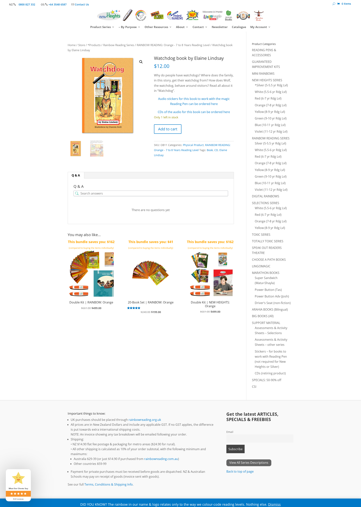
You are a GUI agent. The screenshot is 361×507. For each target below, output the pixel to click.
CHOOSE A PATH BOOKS (269, 260)
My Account (258, 27)
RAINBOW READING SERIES (271, 138)
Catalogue (239, 27)
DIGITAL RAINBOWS (265, 196)
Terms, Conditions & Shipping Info (108, 484)
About (180, 27)
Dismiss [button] (274, 504)
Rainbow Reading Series (118, 45)
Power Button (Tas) (268, 290)
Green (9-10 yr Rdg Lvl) (271, 118)
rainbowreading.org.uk (145, 420)
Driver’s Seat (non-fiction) (273, 303)
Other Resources (156, 27)
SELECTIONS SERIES (265, 203)
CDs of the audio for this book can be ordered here (194, 112)
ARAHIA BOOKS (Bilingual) (270, 309)
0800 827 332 (27, 4)
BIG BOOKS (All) (263, 316)
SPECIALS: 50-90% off (266, 380)
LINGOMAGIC (261, 266)
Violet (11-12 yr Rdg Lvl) (271, 131)
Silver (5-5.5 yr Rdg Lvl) (270, 143)
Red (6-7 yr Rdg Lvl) (268, 98)
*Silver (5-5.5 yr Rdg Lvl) (271, 85)
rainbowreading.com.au (161, 459)
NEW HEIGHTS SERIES (267, 80)
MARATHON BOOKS (265, 273)
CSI (254, 387)
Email (229, 432)
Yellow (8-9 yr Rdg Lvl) (270, 112)
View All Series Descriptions (248, 463)
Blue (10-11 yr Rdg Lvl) (270, 125)
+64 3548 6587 (58, 4)
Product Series (100, 27)
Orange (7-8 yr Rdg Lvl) (271, 105)
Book (210, 150)
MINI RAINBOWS (263, 73)
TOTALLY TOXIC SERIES (267, 241)
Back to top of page (240, 471)
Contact (198, 27)
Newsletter (220, 27)
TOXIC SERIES (261, 235)
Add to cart (167, 129)
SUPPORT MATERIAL (266, 323)
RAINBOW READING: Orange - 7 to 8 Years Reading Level (173, 45)
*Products (94, 45)
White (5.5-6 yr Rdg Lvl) (271, 92)
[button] (141, 62)
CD (216, 150)
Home (72, 45)
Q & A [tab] (76, 175)
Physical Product (193, 145)
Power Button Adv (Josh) (272, 296)
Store (81, 45)
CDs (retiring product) (270, 373)
